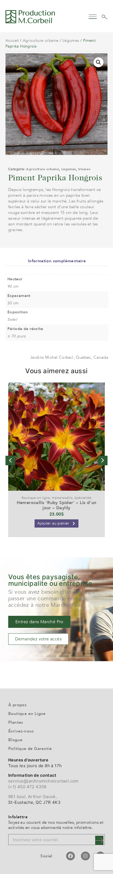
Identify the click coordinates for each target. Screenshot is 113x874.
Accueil (12, 40)
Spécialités (82, 498)
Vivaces (84, 169)
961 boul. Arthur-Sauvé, (32, 796)
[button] (93, 16)
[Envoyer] (99, 840)
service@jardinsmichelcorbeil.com (43, 781)
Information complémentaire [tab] (57, 261)
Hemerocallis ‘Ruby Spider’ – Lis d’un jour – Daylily (57, 505)
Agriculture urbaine (41, 40)
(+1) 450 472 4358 (27, 786)
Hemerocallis (62, 498)
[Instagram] (85, 856)
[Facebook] (70, 856)
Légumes (71, 40)
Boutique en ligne (36, 498)
